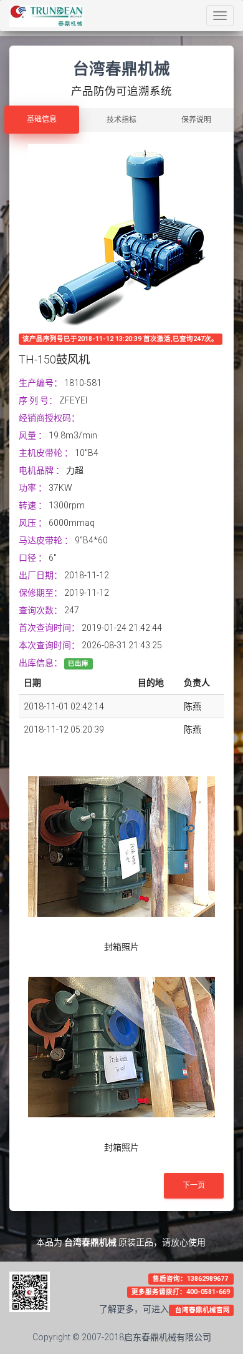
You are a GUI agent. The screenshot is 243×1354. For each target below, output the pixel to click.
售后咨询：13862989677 (191, 1279)
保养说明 (196, 120)
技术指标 (121, 120)
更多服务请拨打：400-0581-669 (180, 1292)
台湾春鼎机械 (90, 1242)
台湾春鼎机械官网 (201, 1310)
